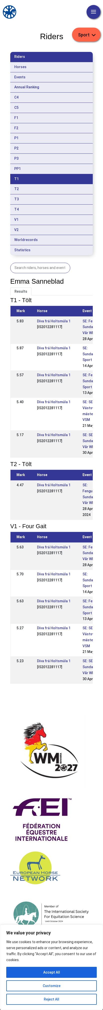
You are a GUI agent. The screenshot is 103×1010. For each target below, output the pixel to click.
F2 (16, 128)
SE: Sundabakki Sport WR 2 (91, 354)
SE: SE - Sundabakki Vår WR (91, 441)
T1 (16, 179)
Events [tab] (20, 77)
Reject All (51, 999)
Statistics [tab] (22, 250)
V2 (16, 230)
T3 (16, 199)
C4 (16, 97)
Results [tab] (20, 291)
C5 (16, 108)
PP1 (17, 169)
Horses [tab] (20, 67)
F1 (16, 118)
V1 (16, 220)
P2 (16, 148)
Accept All (51, 972)
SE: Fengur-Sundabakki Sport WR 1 (92, 381)
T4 (16, 209)
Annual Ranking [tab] (26, 87)
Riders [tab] (19, 57)
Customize (51, 986)
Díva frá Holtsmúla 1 (53, 321)
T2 (16, 189)
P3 (16, 158)
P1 (16, 138)
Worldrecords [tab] (26, 240)
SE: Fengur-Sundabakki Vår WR (92, 327)
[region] (51, 967)
